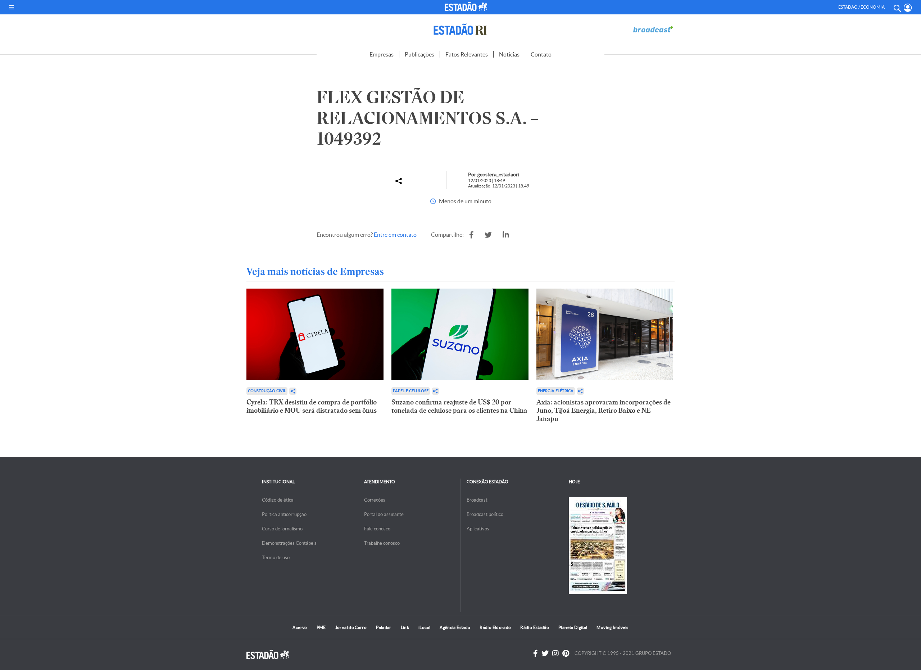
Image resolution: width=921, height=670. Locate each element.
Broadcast (477, 500)
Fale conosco (377, 528)
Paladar (383, 627)
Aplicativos (478, 528)
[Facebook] (535, 653)
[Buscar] (896, 7)
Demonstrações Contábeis (289, 543)
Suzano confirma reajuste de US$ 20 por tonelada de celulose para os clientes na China (459, 406)
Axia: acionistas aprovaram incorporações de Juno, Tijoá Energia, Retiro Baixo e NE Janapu (603, 410)
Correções (374, 500)
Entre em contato (395, 234)
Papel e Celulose (410, 391)
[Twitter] (545, 653)
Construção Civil (267, 391)
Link (405, 627)
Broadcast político (485, 514)
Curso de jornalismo (282, 528)
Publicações (419, 54)
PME (321, 627)
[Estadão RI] (460, 29)
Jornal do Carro (351, 627)
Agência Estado (455, 627)
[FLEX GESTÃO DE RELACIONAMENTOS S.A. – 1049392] (471, 235)
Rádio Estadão (534, 627)
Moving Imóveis (612, 627)
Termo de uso (276, 557)
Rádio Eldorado (495, 627)
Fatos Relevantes (466, 54)
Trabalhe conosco (382, 543)
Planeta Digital (572, 627)
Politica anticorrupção (284, 514)
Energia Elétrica (555, 391)
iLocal (424, 627)
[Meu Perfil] (908, 8)
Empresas (381, 54)
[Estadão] (467, 6)
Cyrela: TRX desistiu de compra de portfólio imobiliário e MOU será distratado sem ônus (311, 406)
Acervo (299, 627)
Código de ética (278, 500)
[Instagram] (555, 653)
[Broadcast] (653, 29)
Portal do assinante (384, 514)
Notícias (509, 54)
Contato (541, 54)
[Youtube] (565, 653)
